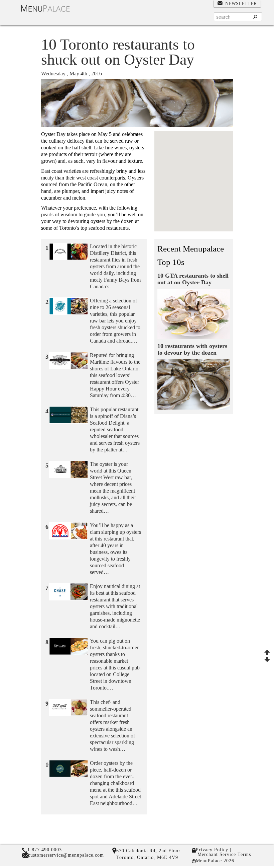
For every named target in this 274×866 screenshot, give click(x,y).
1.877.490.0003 (44, 849)
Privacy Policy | (213, 850)
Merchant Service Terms (223, 854)
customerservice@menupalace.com (66, 855)
